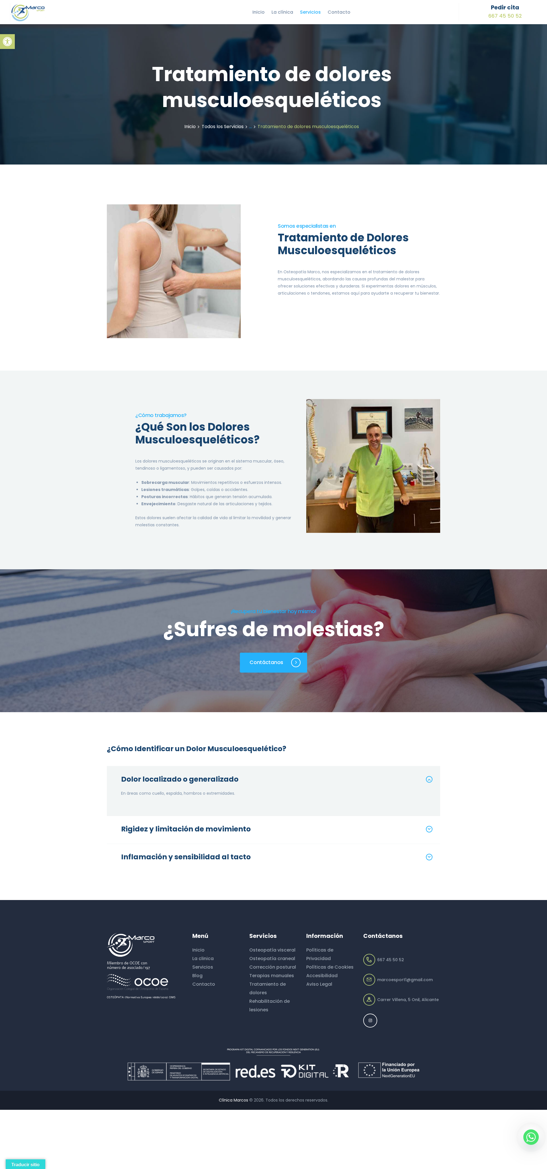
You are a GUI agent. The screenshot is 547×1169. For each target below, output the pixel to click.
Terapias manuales (271, 975)
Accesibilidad (322, 975)
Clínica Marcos (233, 1100)
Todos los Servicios (223, 126)
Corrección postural (272, 967)
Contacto (203, 984)
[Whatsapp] (531, 1137)
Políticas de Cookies (330, 967)
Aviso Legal (319, 984)
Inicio (190, 127)
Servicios (202, 967)
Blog (197, 975)
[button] (7, 41)
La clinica (203, 958)
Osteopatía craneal (272, 958)
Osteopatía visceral (272, 950)
